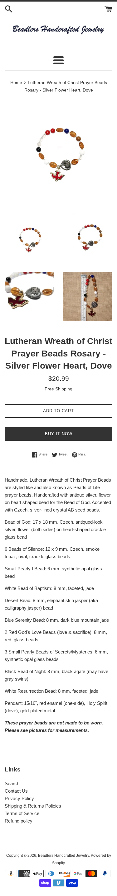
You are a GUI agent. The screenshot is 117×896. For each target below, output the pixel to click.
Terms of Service (22, 813)
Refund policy (18, 820)
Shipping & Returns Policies (33, 806)
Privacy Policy (19, 798)
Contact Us (16, 791)
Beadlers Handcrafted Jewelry (63, 855)
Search (12, 783)
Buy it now (58, 433)
